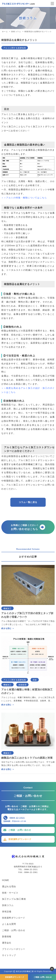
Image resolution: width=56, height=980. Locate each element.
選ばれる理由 (9, 886)
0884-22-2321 (17, 817)
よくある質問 (9, 924)
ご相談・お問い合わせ (19, 830)
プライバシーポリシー (13, 949)
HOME (5, 880)
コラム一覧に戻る (28, 502)
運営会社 (6, 943)
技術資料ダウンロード (20, 839)
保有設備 (6, 912)
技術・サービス (10, 893)
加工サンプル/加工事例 (14, 899)
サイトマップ (9, 955)
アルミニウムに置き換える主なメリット (22, 114)
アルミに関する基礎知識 (14, 48)
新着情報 (6, 937)
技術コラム (8, 905)
